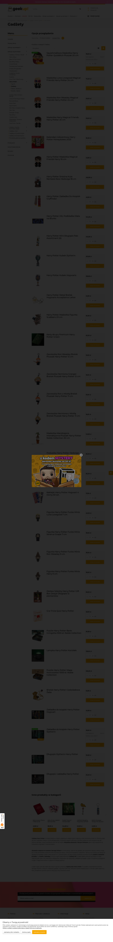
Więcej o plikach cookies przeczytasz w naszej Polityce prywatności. (22, 928)
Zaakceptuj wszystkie (39, 932)
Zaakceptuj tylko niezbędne (11, 932)
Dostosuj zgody (26, 932)
